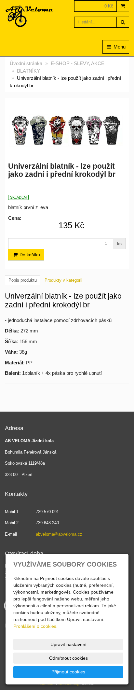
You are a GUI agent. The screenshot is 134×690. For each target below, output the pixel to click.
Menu (119, 46)
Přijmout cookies (68, 671)
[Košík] (122, 5)
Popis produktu (22, 280)
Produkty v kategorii (63, 280)
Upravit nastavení (68, 644)
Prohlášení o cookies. (35, 626)
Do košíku (29, 254)
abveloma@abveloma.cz (59, 534)
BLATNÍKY (28, 71)
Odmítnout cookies (68, 658)
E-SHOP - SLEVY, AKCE (77, 63)
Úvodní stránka (26, 63)
